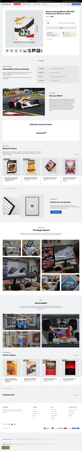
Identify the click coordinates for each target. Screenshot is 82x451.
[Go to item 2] (11, 51)
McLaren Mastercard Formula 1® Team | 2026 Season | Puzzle (50, 178)
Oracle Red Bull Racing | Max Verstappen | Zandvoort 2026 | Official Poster (11, 380)
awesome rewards (67, 35)
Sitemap (52, 419)
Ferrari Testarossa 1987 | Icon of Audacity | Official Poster (70, 379)
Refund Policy (54, 411)
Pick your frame (56, 212)
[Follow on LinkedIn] (15, 424)
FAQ (69, 417)
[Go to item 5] (25, 51)
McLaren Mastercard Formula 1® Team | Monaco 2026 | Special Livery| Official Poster (11, 179)
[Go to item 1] (7, 51)
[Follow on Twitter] (6, 424)
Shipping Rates (72, 411)
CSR (33, 417)
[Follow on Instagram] (9, 424)
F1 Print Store (17, 4)
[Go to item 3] (16, 51)
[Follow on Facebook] (3, 424)
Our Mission (35, 411)
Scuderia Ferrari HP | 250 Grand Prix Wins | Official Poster (50, 379)
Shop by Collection (26, 4)
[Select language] (69, 4)
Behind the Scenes (36, 413)
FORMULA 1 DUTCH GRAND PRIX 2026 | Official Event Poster (30, 379)
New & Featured (36, 4)
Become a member (76, 4)
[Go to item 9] (43, 51)
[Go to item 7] (34, 51)
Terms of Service (54, 413)
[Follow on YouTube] (12, 424)
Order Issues (71, 413)
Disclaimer (53, 417)
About (34, 409)
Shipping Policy (54, 415)
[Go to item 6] (29, 51)
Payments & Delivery (73, 409)
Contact (70, 415)
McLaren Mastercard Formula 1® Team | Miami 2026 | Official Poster (70, 179)
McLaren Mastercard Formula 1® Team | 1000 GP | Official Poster (31, 178)
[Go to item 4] (20, 51)
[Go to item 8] (38, 51)
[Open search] (61, 4)
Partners (34, 415)
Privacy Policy (54, 409)
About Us (44, 4)
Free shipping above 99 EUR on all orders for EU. (32, 1)
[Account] (64, 4)
